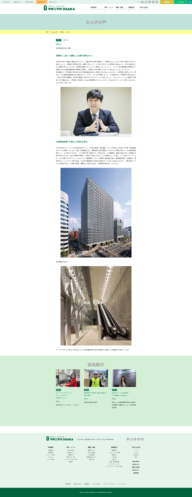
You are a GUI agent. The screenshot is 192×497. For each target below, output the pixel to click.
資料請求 (167, 2)
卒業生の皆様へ (29, 2)
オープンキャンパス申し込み (114, 466)
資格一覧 (91, 459)
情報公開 (50, 452)
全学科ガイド (70, 452)
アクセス (181, 2)
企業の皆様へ (6, 2)
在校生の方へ (17, 2)
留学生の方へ (41, 2)
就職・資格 (122, 8)
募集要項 (132, 8)
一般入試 (114, 457)
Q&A (136, 457)
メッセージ (136, 452)
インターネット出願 (114, 452)
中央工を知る (144, 8)
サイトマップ (122, 484)
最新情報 (136, 473)
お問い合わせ (53, 2)
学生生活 (136, 455)
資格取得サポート (91, 457)
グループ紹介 (50, 459)
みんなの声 (54, 32)
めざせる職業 (91, 452)
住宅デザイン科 (70, 457)
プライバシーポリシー (109, 484)
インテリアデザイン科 (71, 459)
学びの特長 (71, 450)
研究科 (71, 461)
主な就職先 (91, 455)
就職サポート (91, 450)
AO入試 (114, 459)
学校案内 (97, 8)
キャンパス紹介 (50, 455)
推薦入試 (114, 455)
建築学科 (70, 455)
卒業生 (62, 32)
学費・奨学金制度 (114, 461)
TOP (47, 32)
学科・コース (108, 8)
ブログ (136, 450)
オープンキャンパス (114, 464)
